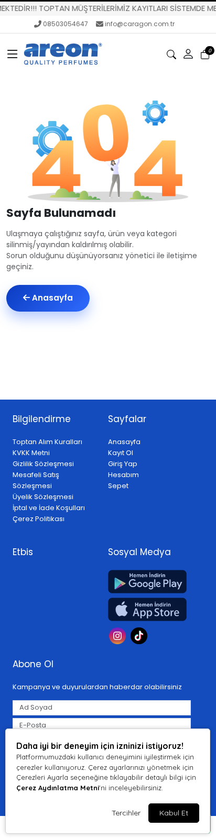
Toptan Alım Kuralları (47, 442)
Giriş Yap (122, 464)
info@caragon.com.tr (140, 23)
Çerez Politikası (38, 519)
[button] (12, 54)
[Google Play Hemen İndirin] (149, 581)
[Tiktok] (140, 635)
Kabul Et (173, 813)
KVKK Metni (31, 453)
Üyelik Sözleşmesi (43, 497)
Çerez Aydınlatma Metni (57, 787)
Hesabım (123, 475)
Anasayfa (51, 297)
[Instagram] (118, 635)
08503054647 (65, 23)
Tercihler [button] (126, 813)
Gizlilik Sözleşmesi (43, 464)
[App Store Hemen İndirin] (149, 609)
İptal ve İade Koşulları (49, 508)
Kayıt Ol (120, 453)
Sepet (118, 486)
